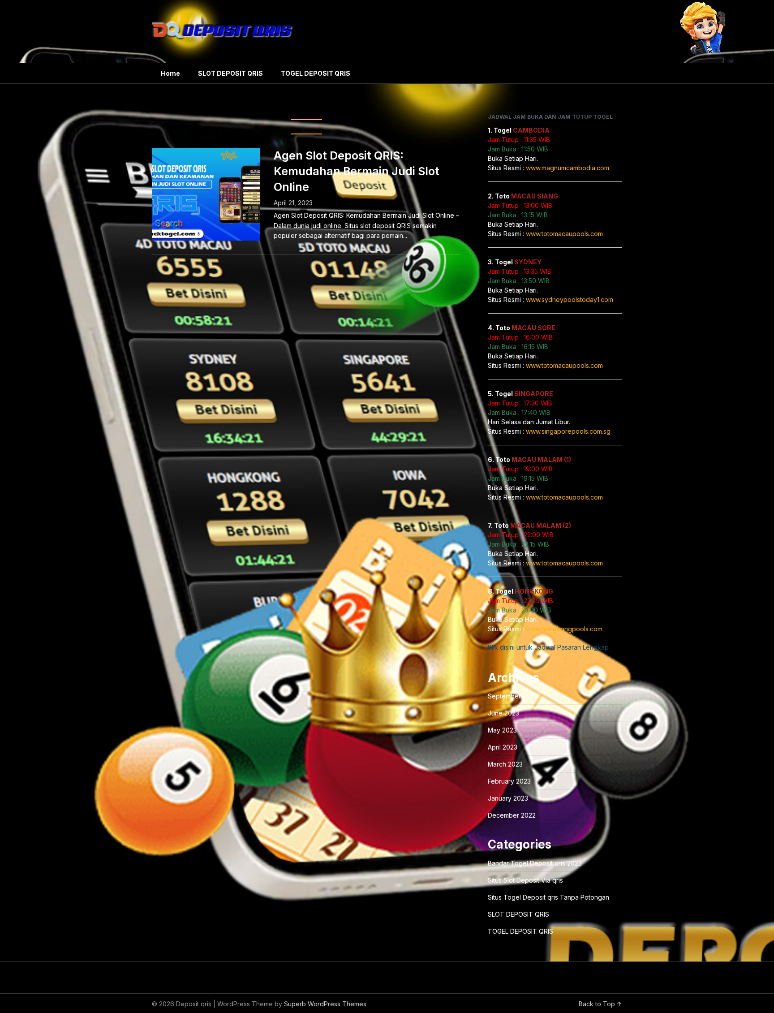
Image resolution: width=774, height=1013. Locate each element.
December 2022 (512, 815)
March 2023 (505, 764)
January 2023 (508, 798)
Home (170, 73)
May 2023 (502, 730)
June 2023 (503, 713)
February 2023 (509, 781)
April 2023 (502, 747)
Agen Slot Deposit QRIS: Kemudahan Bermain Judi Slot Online (356, 171)
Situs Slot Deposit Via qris (525, 880)
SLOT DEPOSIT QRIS (230, 73)
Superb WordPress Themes (325, 1004)
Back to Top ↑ (600, 1004)
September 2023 (513, 696)
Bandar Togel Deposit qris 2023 (535, 863)
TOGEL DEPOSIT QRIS (315, 73)
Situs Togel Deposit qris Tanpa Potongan (548, 897)
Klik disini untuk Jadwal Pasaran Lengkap (548, 647)
